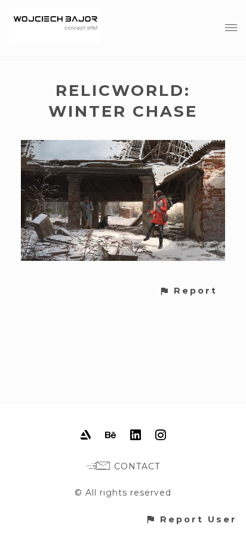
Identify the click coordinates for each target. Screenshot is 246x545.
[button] (188, 291)
